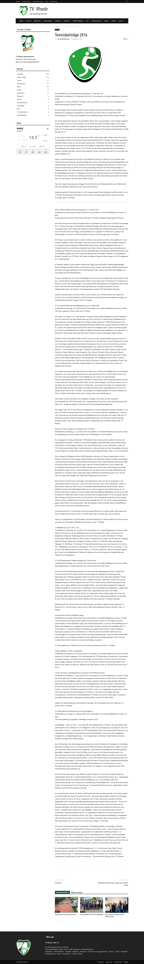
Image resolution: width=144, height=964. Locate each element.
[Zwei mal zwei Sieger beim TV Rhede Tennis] (116, 905)
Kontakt (18, 1)
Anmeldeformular (38, 1)
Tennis (63, 27)
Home (57, 27)
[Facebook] (126, 1)
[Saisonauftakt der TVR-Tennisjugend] (91, 905)
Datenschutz (53, 1)
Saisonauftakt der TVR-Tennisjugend (91, 914)
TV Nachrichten (26, 1)
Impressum (109, 962)
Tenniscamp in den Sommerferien (65, 914)
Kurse (46, 1)
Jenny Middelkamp (63, 39)
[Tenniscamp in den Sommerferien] (66, 905)
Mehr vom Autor (76, 892)
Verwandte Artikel (62, 892)
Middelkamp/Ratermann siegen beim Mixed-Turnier (113, 884)
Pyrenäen (58, 883)
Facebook (101, 962)
